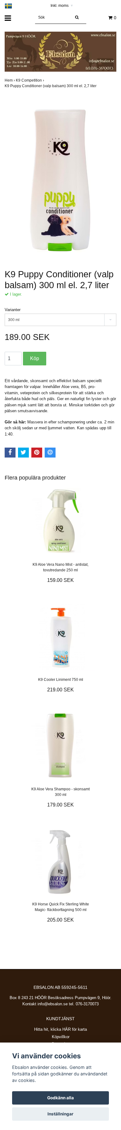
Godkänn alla (60, 1097)
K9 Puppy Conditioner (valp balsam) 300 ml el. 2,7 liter (51, 86)
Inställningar (60, 1113)
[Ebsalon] (60, 51)
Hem (10, 80)
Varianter (12, 309)
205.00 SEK (60, 919)
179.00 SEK (60, 804)
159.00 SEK (60, 580)
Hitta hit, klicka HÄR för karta (60, 1029)
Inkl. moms (62, 5)
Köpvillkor (60, 1036)
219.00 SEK (60, 689)
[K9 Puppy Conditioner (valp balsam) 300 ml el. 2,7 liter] (60, 177)
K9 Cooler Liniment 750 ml (60, 679)
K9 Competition (30, 80)
